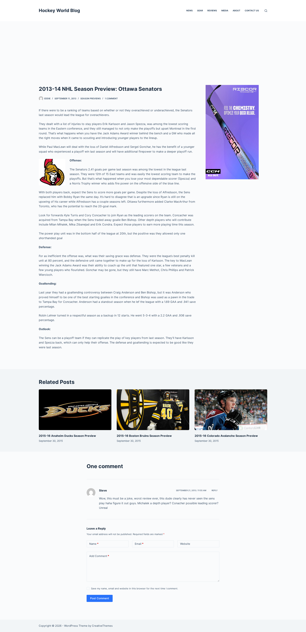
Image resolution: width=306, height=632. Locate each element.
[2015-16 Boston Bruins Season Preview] (153, 409)
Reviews (212, 10)
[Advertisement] (153, 48)
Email (139, 543)
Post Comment (99, 598)
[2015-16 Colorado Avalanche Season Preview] (231, 409)
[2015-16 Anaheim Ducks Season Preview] (75, 409)
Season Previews (90, 98)
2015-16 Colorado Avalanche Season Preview (226, 435)
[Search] (266, 10)
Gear (200, 10)
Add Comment (99, 556)
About (236, 10)
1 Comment (111, 98)
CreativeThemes (102, 625)
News (189, 10)
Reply (215, 490)
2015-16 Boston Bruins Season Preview (144, 435)
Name (93, 543)
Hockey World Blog (59, 10)
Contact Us (252, 10)
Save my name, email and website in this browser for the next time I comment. (134, 588)
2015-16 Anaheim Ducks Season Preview (67, 435)
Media (224, 10)
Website (185, 543)
